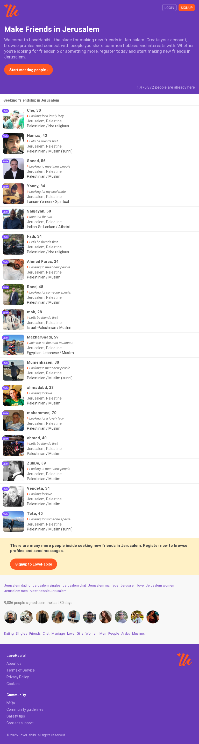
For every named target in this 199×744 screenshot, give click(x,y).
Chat (46, 633)
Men (103, 633)
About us (13, 663)
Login (169, 7)
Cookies (12, 683)
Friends (35, 633)
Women (91, 633)
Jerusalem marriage (103, 585)
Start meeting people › (28, 70)
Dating (9, 633)
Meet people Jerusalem (48, 591)
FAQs (10, 702)
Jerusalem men (16, 591)
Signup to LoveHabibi (33, 564)
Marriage (58, 633)
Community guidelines (24, 709)
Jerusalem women (160, 585)
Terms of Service (20, 670)
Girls (80, 633)
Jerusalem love (132, 585)
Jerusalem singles (47, 585)
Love (71, 633)
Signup (187, 7)
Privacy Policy (17, 677)
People (113, 633)
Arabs (125, 633)
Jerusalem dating (17, 585)
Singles (21, 633)
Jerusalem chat (74, 585)
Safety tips (15, 716)
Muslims (138, 633)
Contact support (20, 723)
